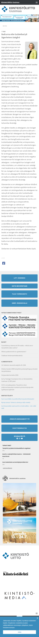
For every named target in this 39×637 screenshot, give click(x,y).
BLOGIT (3, 342)
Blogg (5, 26)
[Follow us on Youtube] (22, 438)
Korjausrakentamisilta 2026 (9, 375)
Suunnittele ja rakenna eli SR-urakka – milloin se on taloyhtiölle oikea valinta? (17, 346)
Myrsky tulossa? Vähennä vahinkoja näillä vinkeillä (15, 402)
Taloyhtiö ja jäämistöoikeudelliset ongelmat (16, 448)
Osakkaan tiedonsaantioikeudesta (12, 355)
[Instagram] (19, 438)
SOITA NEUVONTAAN (19, 286)
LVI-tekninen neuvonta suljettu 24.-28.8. (13, 365)
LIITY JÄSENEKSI (19, 278)
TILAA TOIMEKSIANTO (19, 294)
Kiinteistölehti (7, 395)
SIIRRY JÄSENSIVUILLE (19, 303)
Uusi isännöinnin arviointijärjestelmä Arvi (15, 462)
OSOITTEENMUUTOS (19, 428)
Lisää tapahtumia (7, 468)
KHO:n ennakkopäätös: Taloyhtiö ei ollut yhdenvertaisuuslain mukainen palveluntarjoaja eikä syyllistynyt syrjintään (17, 387)
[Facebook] (17, 438)
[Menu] (36, 2)
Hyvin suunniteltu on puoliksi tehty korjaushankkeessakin (17, 399)
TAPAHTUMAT (6, 445)
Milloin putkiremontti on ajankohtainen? (13, 352)
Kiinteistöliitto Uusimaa (10, 2)
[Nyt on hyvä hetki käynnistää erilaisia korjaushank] (19, 500)
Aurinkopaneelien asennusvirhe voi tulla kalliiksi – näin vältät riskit (18, 407)
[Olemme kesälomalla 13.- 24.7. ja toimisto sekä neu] (19, 534)
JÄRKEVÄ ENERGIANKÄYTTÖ (20, 419)
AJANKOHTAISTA (6, 362)
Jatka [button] (19, 632)
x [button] (37, 618)
